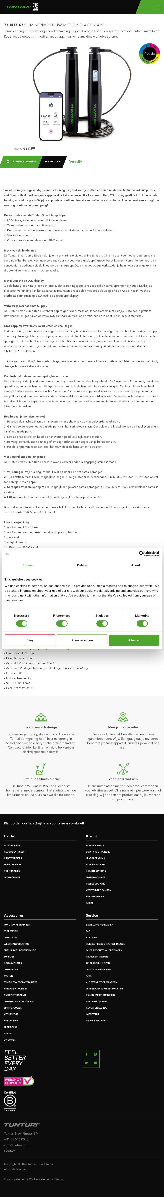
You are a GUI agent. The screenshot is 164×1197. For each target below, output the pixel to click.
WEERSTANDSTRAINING (17, 944)
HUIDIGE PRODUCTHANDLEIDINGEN (105, 944)
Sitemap (59, 1179)
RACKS (89, 903)
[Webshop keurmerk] (82, 1081)
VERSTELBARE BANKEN (98, 890)
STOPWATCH (11, 931)
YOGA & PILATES (13, 963)
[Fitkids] (149, 53)
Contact (10, 1151)
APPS (89, 976)
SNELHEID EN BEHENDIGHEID (20, 950)
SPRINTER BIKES (12, 865)
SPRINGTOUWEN (13, 1008)
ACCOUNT (91, 938)
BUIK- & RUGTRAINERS (98, 852)
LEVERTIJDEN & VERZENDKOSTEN (104, 989)
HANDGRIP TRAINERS (15, 989)
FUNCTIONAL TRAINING (17, 925)
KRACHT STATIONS (96, 871)
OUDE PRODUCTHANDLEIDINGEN (104, 950)
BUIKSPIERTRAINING (15, 995)
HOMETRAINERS (12, 846)
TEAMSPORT (10, 1027)
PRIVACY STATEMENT (97, 1021)
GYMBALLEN (11, 970)
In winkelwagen (23, 162)
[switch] (62, 623)
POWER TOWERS (95, 846)
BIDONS (8, 1034)
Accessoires (14, 916)
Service (92, 916)
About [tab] (135, 565)
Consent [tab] (28, 565)
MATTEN (8, 976)
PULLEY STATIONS (95, 884)
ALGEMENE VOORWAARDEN (101, 982)
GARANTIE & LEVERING (98, 970)
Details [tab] (82, 565)
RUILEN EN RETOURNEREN (100, 995)
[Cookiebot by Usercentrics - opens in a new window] (141, 554)
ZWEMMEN (10, 1040)
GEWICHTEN (11, 938)
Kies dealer (51, 162)
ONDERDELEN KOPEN (98, 963)
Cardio (9, 836)
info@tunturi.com (16, 1145)
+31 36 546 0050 (16, 1139)
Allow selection (82, 640)
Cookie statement (40, 1179)
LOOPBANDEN (12, 878)
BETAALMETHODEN (96, 1002)
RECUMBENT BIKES (14, 852)
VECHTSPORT (11, 1014)
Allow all (134, 640)
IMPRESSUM (92, 1014)
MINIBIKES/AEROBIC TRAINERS (20, 982)
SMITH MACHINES (95, 878)
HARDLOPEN (11, 1021)
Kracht (91, 836)
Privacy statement (15, 1179)
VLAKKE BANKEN (95, 865)
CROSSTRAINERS (13, 858)
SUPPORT (9, 957)
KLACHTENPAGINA (96, 1008)
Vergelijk (75, 161)
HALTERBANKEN (95, 897)
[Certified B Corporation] (82, 1101)
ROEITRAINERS (12, 871)
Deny (30, 640)
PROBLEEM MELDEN (97, 957)
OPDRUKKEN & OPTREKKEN (19, 1002)
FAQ (88, 931)
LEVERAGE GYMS (95, 858)
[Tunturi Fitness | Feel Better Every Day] (20, 8)
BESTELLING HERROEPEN (99, 925)
